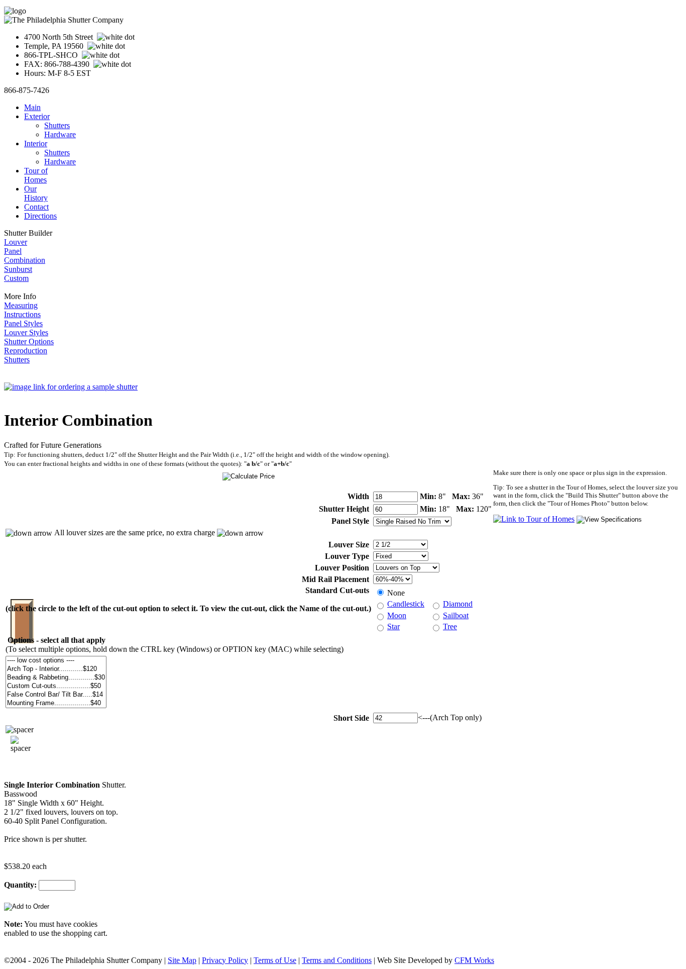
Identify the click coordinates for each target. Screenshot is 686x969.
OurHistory (36, 193)
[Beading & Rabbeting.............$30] (56, 677)
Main (32, 107)
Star (393, 626)
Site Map (182, 960)
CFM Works (474, 960)
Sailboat (456, 615)
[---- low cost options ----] (56, 660)
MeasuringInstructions (22, 310)
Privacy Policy (225, 960)
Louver (15, 242)
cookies (85, 924)
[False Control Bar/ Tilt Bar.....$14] (56, 695)
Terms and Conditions (337, 960)
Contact (36, 207)
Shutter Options (29, 341)
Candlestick (405, 604)
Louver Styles (26, 332)
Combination (24, 260)
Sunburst (18, 269)
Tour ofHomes (36, 175)
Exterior (37, 116)
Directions (40, 216)
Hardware (60, 134)
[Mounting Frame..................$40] (56, 703)
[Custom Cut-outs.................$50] (56, 686)
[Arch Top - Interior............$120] (56, 669)
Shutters (57, 125)
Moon (396, 615)
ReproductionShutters (25, 355)
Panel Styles (23, 323)
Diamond (458, 604)
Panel (13, 251)
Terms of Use (275, 960)
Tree (450, 626)
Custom (16, 278)
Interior (35, 143)
